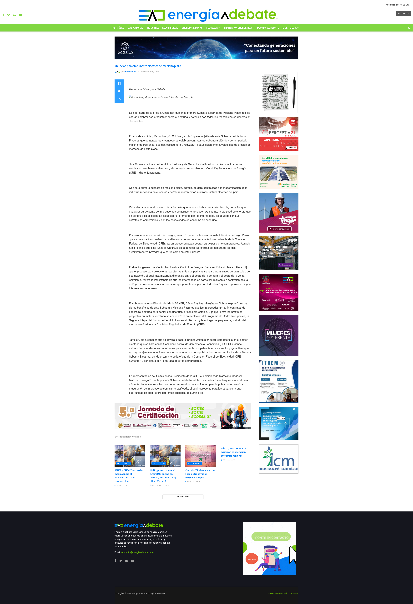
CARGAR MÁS (182, 497)
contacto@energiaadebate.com (137, 552)
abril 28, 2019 (228, 460)
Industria (153, 27)
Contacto (294, 593)
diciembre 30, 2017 (150, 71)
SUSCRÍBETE (403, 14)
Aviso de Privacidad (277, 593)
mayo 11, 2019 (193, 482)
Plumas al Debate (268, 27)
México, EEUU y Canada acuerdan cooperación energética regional (233, 452)
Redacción (130, 71)
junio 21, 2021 (122, 485)
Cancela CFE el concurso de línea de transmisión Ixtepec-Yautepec (200, 474)
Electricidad (170, 27)
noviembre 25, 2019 (160, 485)
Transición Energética (238, 27)
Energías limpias (192, 27)
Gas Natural (135, 27)
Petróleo (118, 27)
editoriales (123, 464)
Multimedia (289, 27)
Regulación (213, 27)
